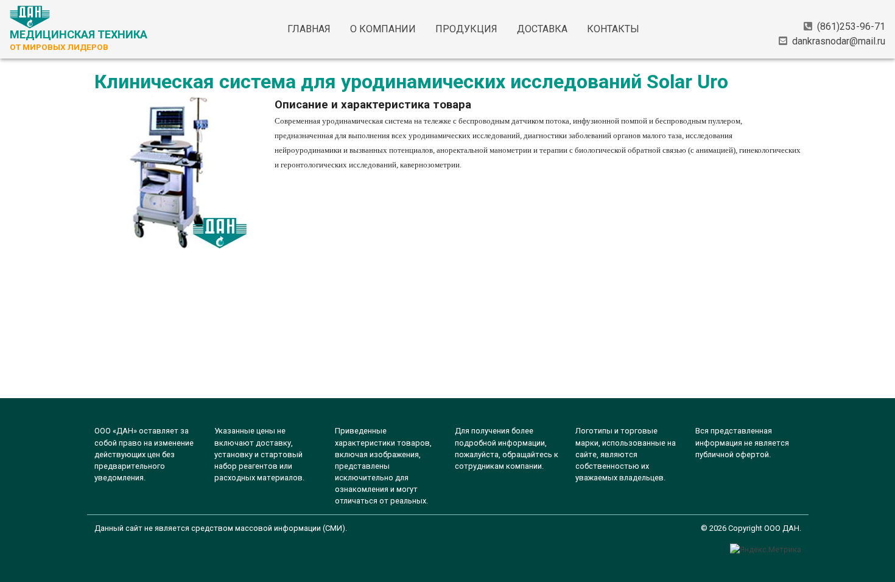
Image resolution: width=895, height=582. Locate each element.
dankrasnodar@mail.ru (838, 41)
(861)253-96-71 (851, 26)
